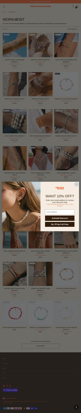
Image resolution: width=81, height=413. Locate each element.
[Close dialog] (76, 184)
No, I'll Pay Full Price (59, 224)
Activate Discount (60, 218)
